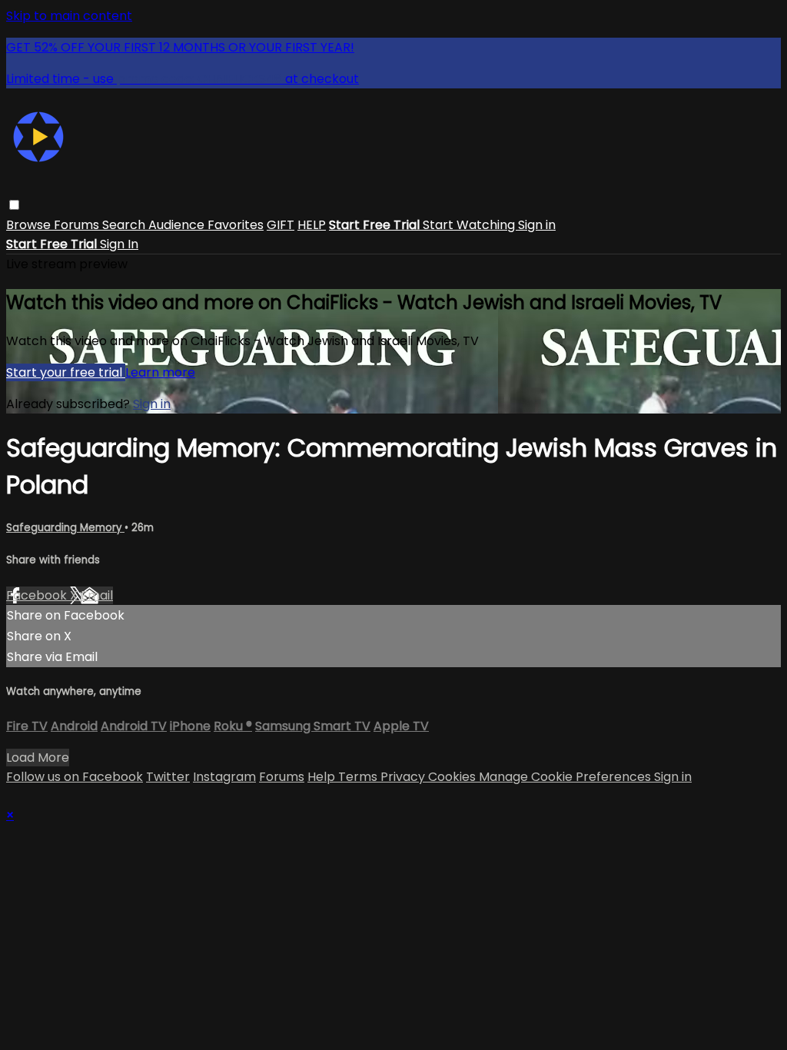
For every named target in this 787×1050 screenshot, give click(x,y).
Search (125, 225)
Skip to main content (69, 16)
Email (97, 595)
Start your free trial (65, 372)
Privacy (404, 777)
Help (322, 777)
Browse (30, 225)
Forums (78, 225)
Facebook (38, 595)
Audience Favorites (206, 225)
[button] (14, 205)
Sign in (537, 225)
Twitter (168, 777)
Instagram (224, 777)
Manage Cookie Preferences (566, 777)
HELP (311, 225)
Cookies (453, 777)
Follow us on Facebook (74, 777)
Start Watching (470, 225)
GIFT (280, 225)
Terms (359, 777)
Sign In (119, 244)
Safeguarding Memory (65, 527)
